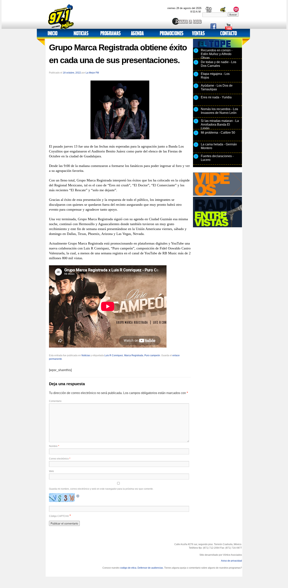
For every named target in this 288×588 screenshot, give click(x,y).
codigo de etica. (128, 567)
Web (51, 471)
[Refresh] (78, 495)
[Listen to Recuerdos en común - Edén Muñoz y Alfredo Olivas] (196, 52)
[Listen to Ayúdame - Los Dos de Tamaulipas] (196, 88)
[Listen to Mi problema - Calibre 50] (196, 135)
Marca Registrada (133, 355)
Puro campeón (152, 355)
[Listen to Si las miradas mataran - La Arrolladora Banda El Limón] (196, 123)
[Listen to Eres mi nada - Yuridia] (196, 99)
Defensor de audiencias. (151, 567)
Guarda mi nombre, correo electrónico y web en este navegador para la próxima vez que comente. (101, 488)
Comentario (55, 401)
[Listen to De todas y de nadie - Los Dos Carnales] (196, 64)
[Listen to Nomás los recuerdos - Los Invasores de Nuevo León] (196, 111)
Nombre (54, 446)
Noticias (86, 355)
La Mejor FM (92, 72)
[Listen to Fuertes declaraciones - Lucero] (196, 158)
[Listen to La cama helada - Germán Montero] (196, 146)
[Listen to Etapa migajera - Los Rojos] (196, 76)
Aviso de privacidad (231, 560)
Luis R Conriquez (113, 355)
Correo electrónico (59, 458)
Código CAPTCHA (59, 516)
